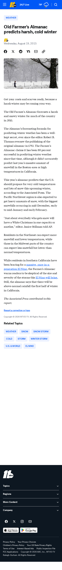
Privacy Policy (9, 542)
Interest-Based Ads (25, 549)
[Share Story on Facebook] (5, 51)
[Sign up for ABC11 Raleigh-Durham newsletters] (30, 521)
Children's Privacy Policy (13, 545)
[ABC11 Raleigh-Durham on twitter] (14, 521)
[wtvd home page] (8, 474)
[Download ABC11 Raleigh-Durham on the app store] (11, 530)
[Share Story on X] (13, 51)
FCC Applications (10, 552)
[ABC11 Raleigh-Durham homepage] (12, 4)
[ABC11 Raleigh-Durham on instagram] (22, 521)
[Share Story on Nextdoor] (28, 51)
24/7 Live (24, 4)
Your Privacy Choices (27, 542)
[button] (4, 4)
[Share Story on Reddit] (20, 51)
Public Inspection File (46, 549)
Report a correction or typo (17, 310)
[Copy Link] (43, 51)
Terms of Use (8, 549)
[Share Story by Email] (36, 51)
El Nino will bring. (47, 277)
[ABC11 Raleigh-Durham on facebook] (6, 521)
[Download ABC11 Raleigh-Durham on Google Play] (29, 530)
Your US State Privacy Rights (39, 545)
